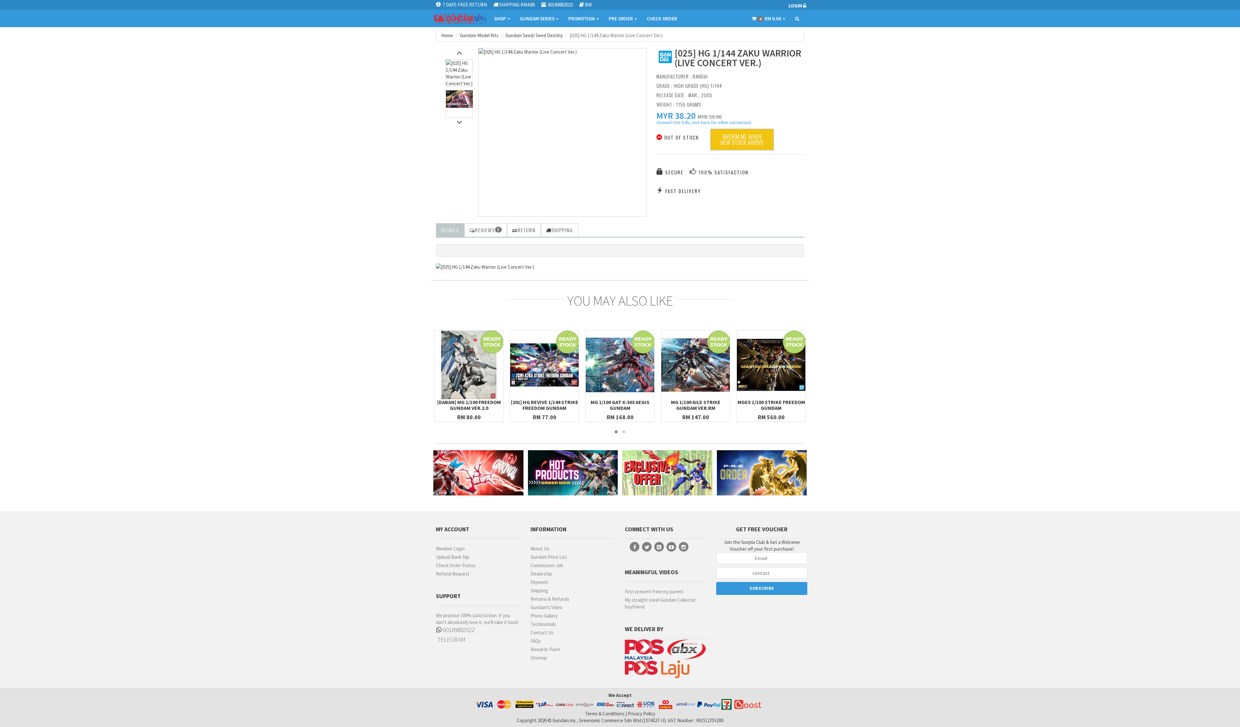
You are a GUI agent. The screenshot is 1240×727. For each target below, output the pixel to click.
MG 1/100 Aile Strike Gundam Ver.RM (695, 405)
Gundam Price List (549, 557)
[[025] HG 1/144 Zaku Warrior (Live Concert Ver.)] (562, 51)
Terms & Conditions (605, 714)
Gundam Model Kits (479, 35)
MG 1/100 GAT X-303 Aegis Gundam (620, 405)
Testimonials (543, 624)
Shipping (539, 590)
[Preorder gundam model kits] (762, 472)
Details (450, 230)
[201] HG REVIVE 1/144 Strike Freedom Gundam (544, 405)
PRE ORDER (621, 19)
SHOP (500, 19)
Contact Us (542, 632)
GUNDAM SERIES (537, 19)
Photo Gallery (544, 616)
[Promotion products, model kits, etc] (667, 472)
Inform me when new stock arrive (742, 139)
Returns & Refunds (550, 599)
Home (447, 35)
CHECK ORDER (662, 19)
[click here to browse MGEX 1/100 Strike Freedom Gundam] (771, 365)
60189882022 (458, 630)
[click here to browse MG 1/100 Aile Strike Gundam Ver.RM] (695, 365)
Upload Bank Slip (453, 557)
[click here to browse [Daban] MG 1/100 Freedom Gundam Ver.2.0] (469, 365)
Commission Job (547, 565)
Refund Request (453, 574)
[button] (676, 115)
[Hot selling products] (573, 472)
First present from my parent (654, 591)
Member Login (450, 548)
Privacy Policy (641, 714)
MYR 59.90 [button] (710, 116)
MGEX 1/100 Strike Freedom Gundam (771, 405)
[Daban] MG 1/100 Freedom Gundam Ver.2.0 (469, 405)
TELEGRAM (450, 639)
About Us (540, 548)
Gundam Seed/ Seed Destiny (534, 35)
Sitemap (539, 658)
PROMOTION (582, 19)
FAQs (536, 641)
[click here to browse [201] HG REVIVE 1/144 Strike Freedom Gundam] (544, 365)
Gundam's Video (547, 607)
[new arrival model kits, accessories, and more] (478, 472)
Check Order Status (456, 565)
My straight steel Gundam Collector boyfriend (660, 603)
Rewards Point (545, 649)
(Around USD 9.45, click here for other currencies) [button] (703, 123)
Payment (539, 582)
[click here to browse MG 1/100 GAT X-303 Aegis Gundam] (620, 365)
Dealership (541, 574)
